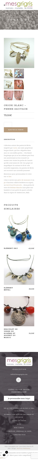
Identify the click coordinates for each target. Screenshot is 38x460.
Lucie (15, 148)
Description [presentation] (9, 139)
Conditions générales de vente (19, 431)
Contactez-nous (19, 434)
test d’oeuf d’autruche (14, 185)
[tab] (19, 139)
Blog (19, 424)
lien (10, 176)
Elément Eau (11, 248)
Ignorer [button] (2, 458)
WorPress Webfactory (23, 448)
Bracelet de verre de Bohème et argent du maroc (11, 333)
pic (5, 182)
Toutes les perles (19, 420)
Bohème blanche (16, 187)
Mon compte (19, 427)
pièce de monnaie (24, 180)
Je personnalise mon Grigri (19, 398)
